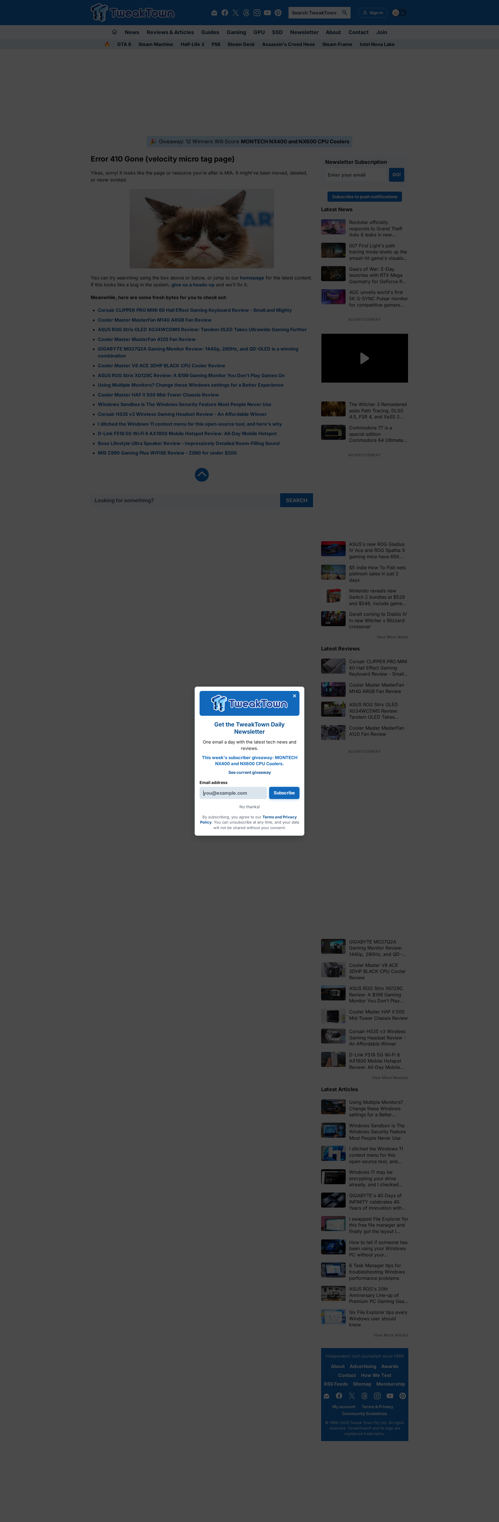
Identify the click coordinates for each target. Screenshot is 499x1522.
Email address (214, 782)
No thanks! (249, 806)
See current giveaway (249, 772)
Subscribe (284, 793)
